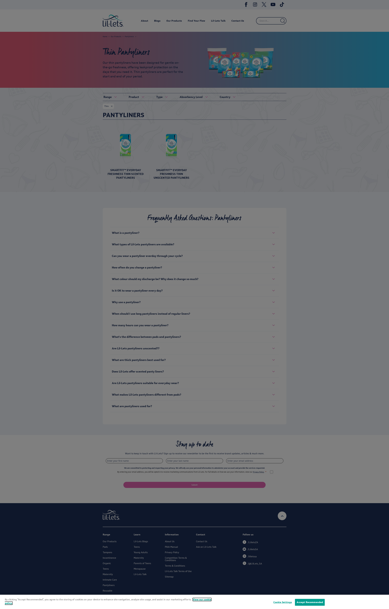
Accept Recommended (310, 602)
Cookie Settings (282, 602)
